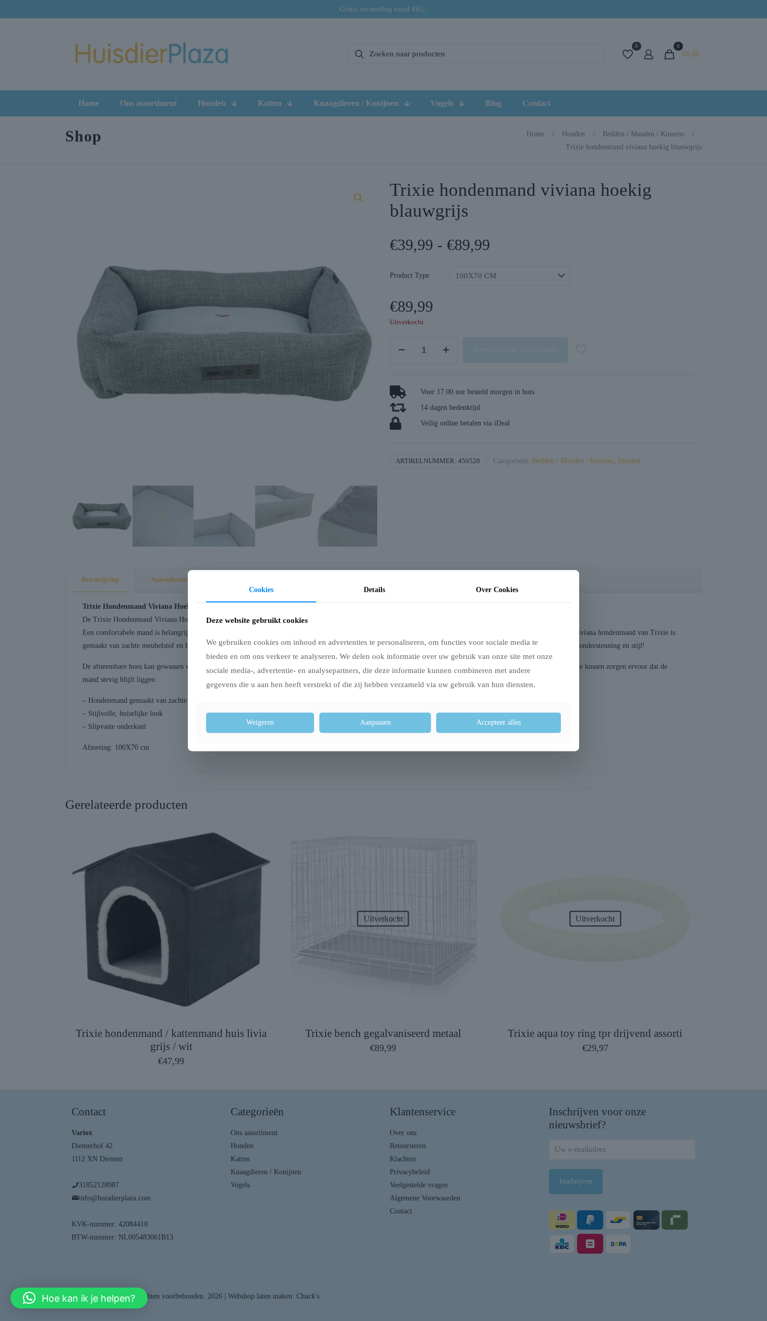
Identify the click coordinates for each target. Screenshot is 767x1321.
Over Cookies (497, 590)
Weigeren (260, 722)
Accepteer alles (498, 722)
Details (374, 590)
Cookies (261, 590)
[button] (79, 1298)
